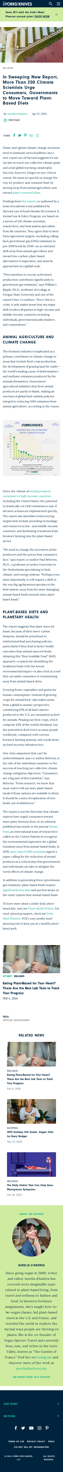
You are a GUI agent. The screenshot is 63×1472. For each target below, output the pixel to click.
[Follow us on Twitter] (23, 1428)
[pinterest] (25, 135)
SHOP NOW (42, 16)
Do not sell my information (31, 1447)
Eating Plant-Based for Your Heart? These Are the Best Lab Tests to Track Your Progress (31, 988)
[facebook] (14, 135)
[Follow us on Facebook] (16, 1428)
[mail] (31, 136)
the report (28, 201)
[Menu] (58, 3)
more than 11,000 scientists (28, 851)
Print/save (14, 120)
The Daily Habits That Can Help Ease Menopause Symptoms (30, 1187)
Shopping (12, 1128)
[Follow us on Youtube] (31, 1428)
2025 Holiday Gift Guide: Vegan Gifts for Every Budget (30, 1134)
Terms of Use (16, 1441)
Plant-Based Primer (41, 908)
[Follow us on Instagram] (39, 1428)
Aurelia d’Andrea (17, 113)
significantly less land (16, 890)
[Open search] (50, 4)
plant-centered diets (26, 192)
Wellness (19, 976)
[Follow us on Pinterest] (47, 1428)
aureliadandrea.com (31, 1368)
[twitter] (19, 135)
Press (51, 1441)
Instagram (44, 1357)
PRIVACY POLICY (36, 1441)
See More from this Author (31, 1377)
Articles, (8, 1020)
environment (22, 1020)
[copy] (37, 135)
